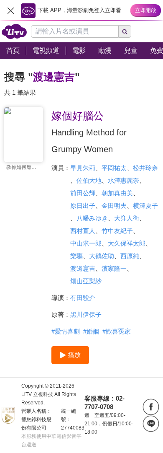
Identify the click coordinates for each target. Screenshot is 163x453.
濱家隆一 (114, 268)
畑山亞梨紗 (86, 281)
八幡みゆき (92, 218)
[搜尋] (125, 31)
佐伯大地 (89, 180)
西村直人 (82, 230)
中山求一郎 (86, 243)
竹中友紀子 (117, 230)
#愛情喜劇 (65, 331)
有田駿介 (82, 297)
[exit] (10, 10)
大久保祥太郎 (126, 243)
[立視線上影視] (14, 31)
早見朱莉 (82, 167)
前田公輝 (82, 193)
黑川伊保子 (86, 314)
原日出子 (82, 205)
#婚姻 (91, 331)
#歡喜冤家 (116, 331)
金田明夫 (114, 205)
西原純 (129, 255)
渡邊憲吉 (82, 268)
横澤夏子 (145, 205)
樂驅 (76, 255)
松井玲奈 (145, 167)
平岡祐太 (114, 167)
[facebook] (151, 407)
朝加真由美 (117, 193)
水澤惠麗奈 (123, 180)
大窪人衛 (126, 218)
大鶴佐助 (101, 255)
